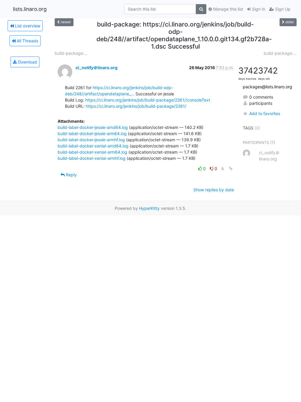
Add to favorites (264, 113)
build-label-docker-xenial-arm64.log (92, 152)
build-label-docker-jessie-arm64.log (92, 133)
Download (27, 61)
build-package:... (71, 53)
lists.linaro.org (30, 9)
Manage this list (227, 8)
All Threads (27, 40)
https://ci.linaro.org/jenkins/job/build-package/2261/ (136, 106)
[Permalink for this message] (231, 168)
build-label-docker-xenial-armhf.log (92, 158)
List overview (27, 25)
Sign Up (282, 8)
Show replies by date (213, 189)
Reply (71, 174)
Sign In (258, 8)
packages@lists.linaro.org (267, 86)
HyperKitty (149, 208)
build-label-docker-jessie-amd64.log (93, 127)
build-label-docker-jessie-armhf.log (91, 139)
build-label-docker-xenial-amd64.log (93, 145)
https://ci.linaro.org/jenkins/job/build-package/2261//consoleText (147, 99)
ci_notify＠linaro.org (97, 67)
